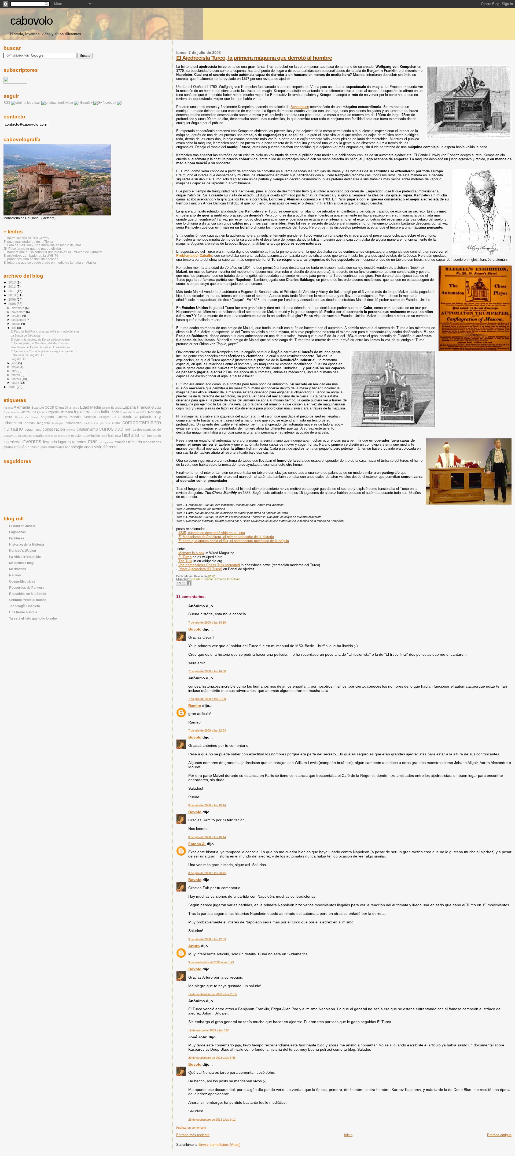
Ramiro (194, 705)
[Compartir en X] (183, 583)
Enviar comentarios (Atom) (219, 1145)
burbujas (57, 423)
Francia (143, 407)
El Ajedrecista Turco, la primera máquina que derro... (45, 351)
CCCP (49, 407)
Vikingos (104, 417)
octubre (17, 315)
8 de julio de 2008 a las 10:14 (207, 805)
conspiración (54, 429)
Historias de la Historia (26, 544)
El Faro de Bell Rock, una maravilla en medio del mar (42, 245)
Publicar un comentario (191, 1127)
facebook (109, 103)
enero (16, 382)
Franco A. (197, 844)
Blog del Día (18, 359)
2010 (12, 295)
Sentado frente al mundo (27, 600)
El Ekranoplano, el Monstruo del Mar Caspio (39, 343)
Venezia (90, 417)
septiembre (19, 319)
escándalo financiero (57, 435)
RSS (6, 103)
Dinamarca (72, 407)
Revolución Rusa (26, 417)
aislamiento (122, 417)
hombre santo (151, 436)
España (129, 407)
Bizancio (37, 407)
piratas (8, 447)
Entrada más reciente (192, 1135)
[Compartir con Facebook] (189, 583)
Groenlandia (11, 412)
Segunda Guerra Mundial (61, 417)
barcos (30, 423)
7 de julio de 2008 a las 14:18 (207, 622)
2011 (12, 291)
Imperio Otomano (60, 412)
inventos (220, 578)
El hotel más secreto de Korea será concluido (40, 339)
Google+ (86, 103)
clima (116, 423)
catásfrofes (74, 423)
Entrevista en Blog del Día (27, 355)
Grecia (156, 407)
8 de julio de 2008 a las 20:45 (207, 873)
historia (130, 435)
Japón (114, 412)
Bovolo (194, 629)
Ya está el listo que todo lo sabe (33, 618)
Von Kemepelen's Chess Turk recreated (209, 565)
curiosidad (196, 578)
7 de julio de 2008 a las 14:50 (207, 671)
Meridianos (17, 569)
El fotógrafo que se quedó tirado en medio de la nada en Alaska (49, 262)
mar (92, 441)
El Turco (185, 557)
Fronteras (16, 538)
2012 (12, 286)
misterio (135, 442)
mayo (16, 366)
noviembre (19, 312)
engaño (209, 578)
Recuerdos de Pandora (26, 587)
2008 (12, 303)
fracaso (114, 435)
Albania (8, 407)
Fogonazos (17, 532)
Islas (95, 412)
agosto (16, 323)
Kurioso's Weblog (22, 550)
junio (15, 363)
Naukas (15, 575)
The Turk (185, 561)
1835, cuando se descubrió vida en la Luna (211, 533)
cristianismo (87, 429)
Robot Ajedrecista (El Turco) (200, 569)
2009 (12, 299)
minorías (121, 442)
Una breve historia (23, 612)
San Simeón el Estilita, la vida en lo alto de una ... (42, 347)
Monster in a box (191, 553)
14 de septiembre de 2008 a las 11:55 (212, 994)
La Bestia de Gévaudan (26, 335)
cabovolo (31, 20)
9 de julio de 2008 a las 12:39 (207, 939)
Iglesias (42, 412)
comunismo (33, 429)
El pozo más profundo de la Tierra (28, 241)
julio (14, 327)
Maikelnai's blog (21, 563)
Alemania (22, 407)
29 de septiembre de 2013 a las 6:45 (212, 1057)
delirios (130, 429)
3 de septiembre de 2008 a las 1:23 (211, 962)
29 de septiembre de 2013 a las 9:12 (212, 1119)
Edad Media (90, 407)
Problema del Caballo (194, 255)
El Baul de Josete (22, 526)
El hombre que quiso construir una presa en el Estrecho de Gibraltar (52, 252)
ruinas (32, 447)
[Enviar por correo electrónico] (178, 583)
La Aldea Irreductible (25, 556)
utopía (88, 447)
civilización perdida (97, 423)
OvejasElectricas (22, 581)
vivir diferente (105, 447)
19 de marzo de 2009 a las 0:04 (208, 1030)
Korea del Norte (129, 412)
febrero (17, 379)
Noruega (154, 412)
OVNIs (7, 417)
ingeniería (11, 442)
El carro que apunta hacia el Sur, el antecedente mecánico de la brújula (233, 541)
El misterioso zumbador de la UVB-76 (30, 255)
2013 (12, 282)
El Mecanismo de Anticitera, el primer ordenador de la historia (226, 537)
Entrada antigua (499, 1135)
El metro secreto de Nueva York (26, 238)
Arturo (194, 946)
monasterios (152, 442)
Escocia (116, 407)
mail (37, 103)
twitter (69, 103)
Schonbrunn (299, 107)
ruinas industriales (51, 447)
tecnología (233, 578)
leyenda (50, 442)
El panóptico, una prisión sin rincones (30, 259)
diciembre (18, 307)
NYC (143, 412)
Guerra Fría (28, 412)
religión (20, 447)
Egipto (106, 407)
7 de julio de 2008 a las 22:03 (207, 730)
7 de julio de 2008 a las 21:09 (207, 698)
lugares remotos (72, 442)
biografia (43, 423)
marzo (16, 374)
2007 (12, 387)
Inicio (348, 1135)
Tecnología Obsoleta (24, 606)
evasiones (78, 436)
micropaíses (106, 442)
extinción (93, 436)
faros (104, 435)
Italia (105, 412)
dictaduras (25, 435)
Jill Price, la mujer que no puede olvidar (32, 248)
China (59, 407)
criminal (70, 429)
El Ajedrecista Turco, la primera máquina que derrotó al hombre (254, 58)
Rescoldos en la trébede (27, 593)
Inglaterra (82, 412)
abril (15, 370)
